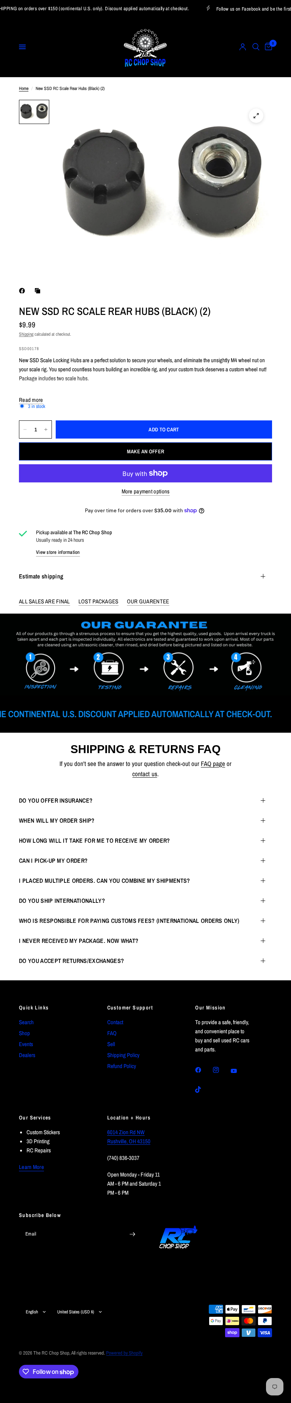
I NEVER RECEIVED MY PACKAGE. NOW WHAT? (78, 940)
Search (26, 1022)
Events (26, 1044)
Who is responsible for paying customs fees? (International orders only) (129, 920)
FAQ (112, 1033)
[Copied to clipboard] (39, 290)
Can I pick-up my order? (53, 860)
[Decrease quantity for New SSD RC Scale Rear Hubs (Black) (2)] (25, 429)
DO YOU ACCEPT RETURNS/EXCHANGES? (71, 961)
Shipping (26, 334)
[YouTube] (239, 1071)
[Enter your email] (132, 1234)
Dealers (27, 1055)
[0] (267, 47)
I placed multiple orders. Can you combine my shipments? (104, 880)
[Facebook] (23, 290)
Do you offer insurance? (55, 800)
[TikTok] (203, 1089)
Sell (111, 1044)
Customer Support (130, 1007)
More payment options (146, 491)
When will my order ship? (57, 820)
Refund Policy (121, 1066)
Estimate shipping (41, 576)
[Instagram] (221, 1070)
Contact (115, 1022)
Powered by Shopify (124, 1353)
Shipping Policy (123, 1055)
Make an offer (145, 451)
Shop (24, 1033)
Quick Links (33, 1007)
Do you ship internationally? (62, 900)
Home (23, 88)
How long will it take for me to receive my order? (94, 840)
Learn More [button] (31, 1167)
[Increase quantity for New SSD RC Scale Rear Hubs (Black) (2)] (46, 429)
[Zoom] (256, 116)
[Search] (256, 47)
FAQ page (213, 763)
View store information (58, 552)
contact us (144, 773)
